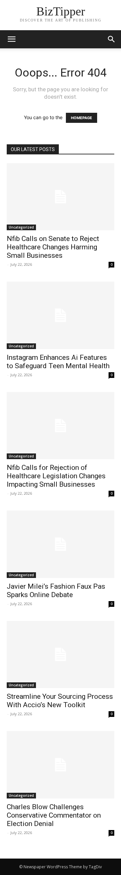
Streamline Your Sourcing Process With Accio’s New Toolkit (60, 700)
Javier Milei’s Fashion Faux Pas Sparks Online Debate (56, 590)
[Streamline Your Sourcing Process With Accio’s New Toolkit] (60, 654)
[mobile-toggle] (11, 39)
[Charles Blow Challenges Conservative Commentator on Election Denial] (60, 764)
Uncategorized (21, 227)
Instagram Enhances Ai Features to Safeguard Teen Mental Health (58, 361)
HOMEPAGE (81, 117)
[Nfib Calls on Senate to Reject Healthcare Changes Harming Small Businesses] (60, 196)
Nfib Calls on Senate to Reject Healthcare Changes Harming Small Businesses (53, 247)
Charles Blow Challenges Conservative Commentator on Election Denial (54, 815)
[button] (111, 39)
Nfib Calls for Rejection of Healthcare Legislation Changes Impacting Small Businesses (56, 476)
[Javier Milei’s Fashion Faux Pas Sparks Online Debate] (60, 544)
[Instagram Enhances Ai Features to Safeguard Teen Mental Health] (60, 315)
